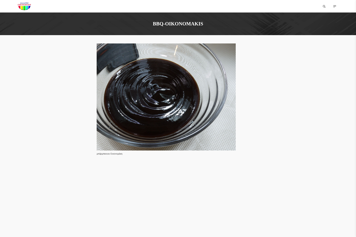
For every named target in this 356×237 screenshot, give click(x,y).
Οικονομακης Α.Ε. (139, 232)
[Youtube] (186, 183)
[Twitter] (175, 183)
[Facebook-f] (170, 183)
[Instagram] (180, 183)
